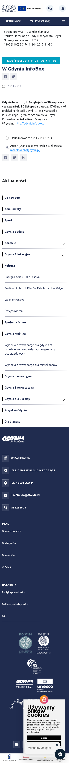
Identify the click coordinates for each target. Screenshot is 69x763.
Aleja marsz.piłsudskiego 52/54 (33, 470)
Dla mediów (8, 555)
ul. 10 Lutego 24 (22, 482)
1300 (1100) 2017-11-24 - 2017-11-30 (28, 44)
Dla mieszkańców (38, 31)
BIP (4, 616)
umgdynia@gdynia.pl (25, 495)
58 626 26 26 (18, 507)
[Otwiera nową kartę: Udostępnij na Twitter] (13, 76)
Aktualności (13, 21)
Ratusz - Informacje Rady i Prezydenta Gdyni (32, 36)
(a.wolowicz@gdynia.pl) (25, 150)
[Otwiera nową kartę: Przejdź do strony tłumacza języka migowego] (49, 8)
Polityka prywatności (13, 592)
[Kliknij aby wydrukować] (23, 157)
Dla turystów (9, 543)
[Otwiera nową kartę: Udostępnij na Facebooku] (5, 76)
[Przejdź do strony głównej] (9, 8)
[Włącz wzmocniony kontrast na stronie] (62, 8)
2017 (35, 40)
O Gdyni (6, 567)
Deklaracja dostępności (15, 604)
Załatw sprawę (40, 21)
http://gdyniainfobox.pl (30, 123)
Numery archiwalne (16, 40)
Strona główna (13, 31)
